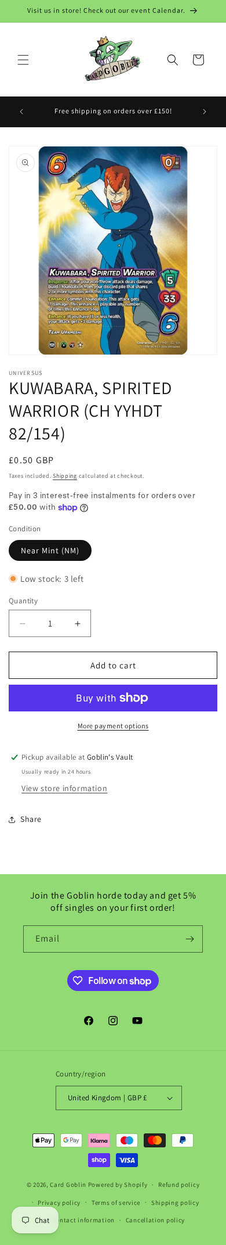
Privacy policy (59, 1203)
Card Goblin (68, 1184)
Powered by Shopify (118, 1184)
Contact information (83, 1220)
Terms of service (116, 1203)
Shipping (65, 476)
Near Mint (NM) (50, 550)
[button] (23, 60)
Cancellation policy (155, 1220)
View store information (64, 788)
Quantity (23, 601)
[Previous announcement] (21, 111)
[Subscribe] (189, 939)
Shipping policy (175, 1203)
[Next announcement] (204, 111)
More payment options (113, 725)
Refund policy (178, 1184)
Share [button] (31, 819)
